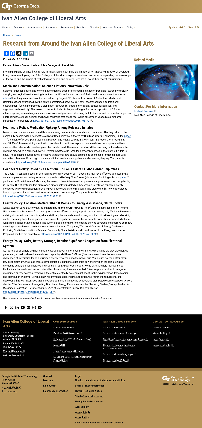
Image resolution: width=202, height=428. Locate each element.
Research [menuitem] (66, 27)
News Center (159, 339)
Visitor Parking (160, 333)
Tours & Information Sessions (68, 351)
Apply (172, 27)
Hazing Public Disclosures (89, 401)
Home (6, 35)
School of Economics (114, 327)
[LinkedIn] (17, 308)
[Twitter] (11, 308)
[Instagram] (34, 308)
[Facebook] (6, 308)
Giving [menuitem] (130, 27)
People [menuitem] (80, 27)
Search (192, 27)
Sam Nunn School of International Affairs (124, 339)
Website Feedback (12, 355)
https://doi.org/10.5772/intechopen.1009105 (28, 291)
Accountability (82, 412)
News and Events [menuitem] (112, 27)
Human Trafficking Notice (88, 391)
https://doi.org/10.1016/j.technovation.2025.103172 (61, 120)
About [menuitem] (5, 27)
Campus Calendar (162, 345)
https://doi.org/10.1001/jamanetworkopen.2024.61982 (46, 162)
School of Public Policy (115, 360)
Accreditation (82, 417)
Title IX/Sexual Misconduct (89, 396)
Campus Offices (161, 327)
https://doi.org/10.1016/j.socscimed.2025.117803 (30, 196)
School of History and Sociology (119, 333)
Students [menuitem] (50, 27)
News (18, 35)
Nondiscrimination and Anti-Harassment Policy (100, 380)
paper (123, 177)
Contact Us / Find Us (63, 327)
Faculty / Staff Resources (66, 333)
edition (7, 98)
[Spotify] (40, 308)
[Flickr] (28, 308)
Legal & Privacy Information (89, 385)
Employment (49, 385)
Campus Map (10, 391)
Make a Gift (59, 345)
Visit (181, 27)
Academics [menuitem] (34, 27)
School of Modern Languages (118, 354)
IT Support (58, 339)
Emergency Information (55, 391)
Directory (48, 380)
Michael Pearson (143, 111)
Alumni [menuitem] (94, 27)
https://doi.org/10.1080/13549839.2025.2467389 (68, 234)
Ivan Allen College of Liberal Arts (44, 18)
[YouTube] (23, 308)
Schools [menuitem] (18, 27)
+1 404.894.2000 (12, 387)
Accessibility (82, 407)
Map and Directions (13, 351)
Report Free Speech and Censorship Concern (99, 422)
